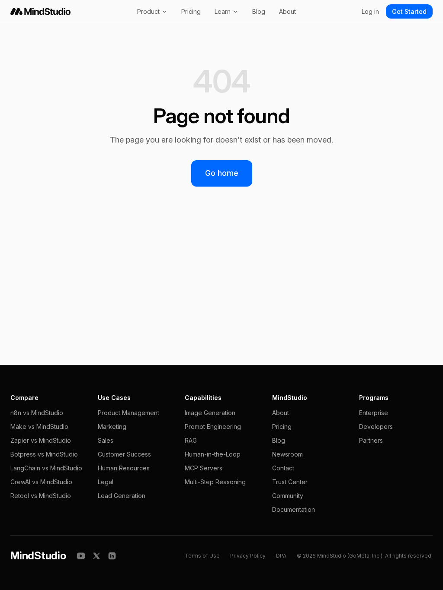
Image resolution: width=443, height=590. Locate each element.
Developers (376, 426)
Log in (370, 11)
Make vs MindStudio (39, 426)
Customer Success (124, 454)
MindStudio (38, 555)
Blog (258, 11)
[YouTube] (81, 556)
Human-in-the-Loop (213, 454)
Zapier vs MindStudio (40, 440)
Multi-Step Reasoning (215, 481)
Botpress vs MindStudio (44, 454)
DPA (281, 555)
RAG (191, 440)
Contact (283, 468)
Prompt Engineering (213, 426)
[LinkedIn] (112, 556)
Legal (105, 481)
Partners (371, 440)
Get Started (409, 11)
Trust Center (290, 481)
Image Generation (210, 412)
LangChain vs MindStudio (46, 468)
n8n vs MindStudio (36, 412)
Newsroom (287, 454)
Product (148, 11)
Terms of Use (202, 555)
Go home (221, 173)
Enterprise (373, 412)
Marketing (112, 426)
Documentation (293, 509)
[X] (96, 556)
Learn (223, 11)
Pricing (191, 11)
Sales (105, 440)
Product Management (128, 412)
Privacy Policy (248, 555)
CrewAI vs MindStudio (41, 481)
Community (287, 495)
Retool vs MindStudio (40, 495)
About (287, 11)
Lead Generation (121, 495)
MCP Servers (203, 468)
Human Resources (124, 468)
